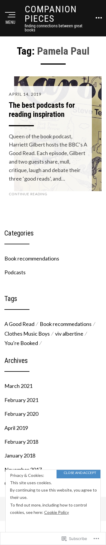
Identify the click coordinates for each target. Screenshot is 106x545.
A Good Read (19, 324)
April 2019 (16, 428)
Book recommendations (31, 258)
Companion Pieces (51, 14)
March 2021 (18, 386)
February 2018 (21, 441)
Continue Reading (28, 194)
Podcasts (15, 272)
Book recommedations (66, 324)
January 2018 (19, 455)
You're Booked (21, 343)
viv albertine (69, 333)
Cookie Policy (56, 512)
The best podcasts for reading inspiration (42, 110)
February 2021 (21, 400)
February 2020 (21, 414)
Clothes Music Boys (27, 333)
